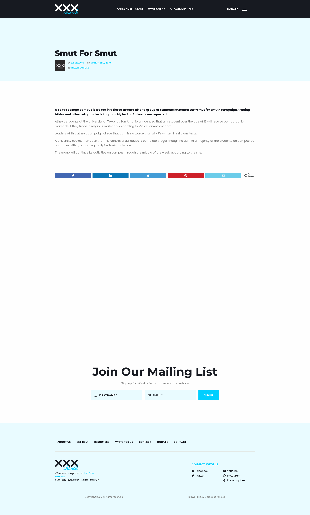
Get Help (82, 442)
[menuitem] (130, 9)
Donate (232, 9)
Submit (208, 395)
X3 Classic (77, 62)
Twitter (200, 475)
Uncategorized (79, 67)
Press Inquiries (236, 480)
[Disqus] (155, 221)
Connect (145, 442)
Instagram (233, 475)
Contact (180, 442)
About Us (64, 442)
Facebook (201, 471)
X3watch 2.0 (156, 9)
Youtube (232, 471)
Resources (101, 442)
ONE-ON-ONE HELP (181, 9)
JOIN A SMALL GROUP (130, 9)
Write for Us (124, 442)
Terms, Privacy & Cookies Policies (206, 497)
